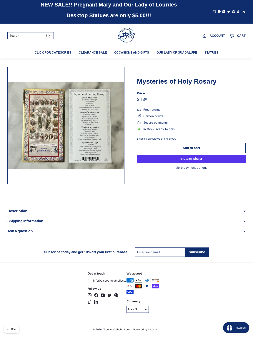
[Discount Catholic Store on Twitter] (109, 295)
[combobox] (31, 35)
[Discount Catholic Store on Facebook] (96, 295)
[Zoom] (66, 125)
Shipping (142, 138)
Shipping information (25, 221)
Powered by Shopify (145, 329)
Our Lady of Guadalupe (177, 52)
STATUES (211, 52)
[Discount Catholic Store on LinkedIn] (96, 302)
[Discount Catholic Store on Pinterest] (116, 295)
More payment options (191, 167)
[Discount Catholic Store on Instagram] (89, 295)
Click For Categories (53, 52)
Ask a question (20, 231)
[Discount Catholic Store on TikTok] (89, 302)
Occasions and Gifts (131, 52)
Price (141, 93)
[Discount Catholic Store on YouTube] (103, 295)
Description (17, 211)
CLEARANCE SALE (93, 52)
